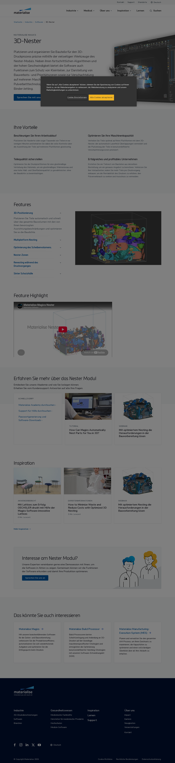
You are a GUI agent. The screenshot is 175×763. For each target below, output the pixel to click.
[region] (89, 91)
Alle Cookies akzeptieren (101, 97)
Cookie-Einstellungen (77, 97)
